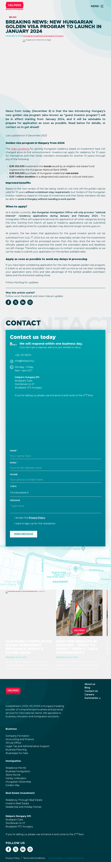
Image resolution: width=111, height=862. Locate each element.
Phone (14, 474)
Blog (12, 17)
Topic (13, 486)
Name (13, 450)
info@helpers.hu (24, 361)
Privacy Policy (37, 517)
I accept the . (30, 517)
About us (90, 684)
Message (15, 500)
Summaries (91, 698)
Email (13, 462)
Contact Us (91, 691)
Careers (89, 694)
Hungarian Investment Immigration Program (43, 36)
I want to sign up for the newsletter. (35, 523)
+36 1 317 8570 (23, 355)
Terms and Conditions (34, 858)
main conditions (20, 148)
